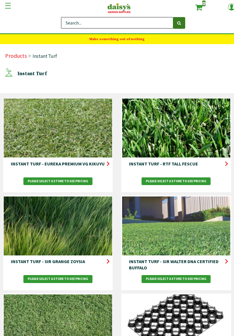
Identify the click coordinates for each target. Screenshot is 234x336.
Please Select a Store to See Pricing (58, 181)
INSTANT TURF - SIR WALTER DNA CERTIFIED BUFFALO (174, 265)
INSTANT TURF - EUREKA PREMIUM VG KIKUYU (58, 164)
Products (16, 55)
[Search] (179, 23)
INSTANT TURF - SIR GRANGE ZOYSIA (48, 261)
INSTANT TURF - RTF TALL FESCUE (163, 164)
